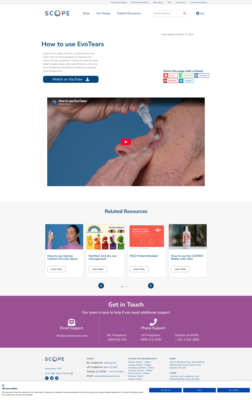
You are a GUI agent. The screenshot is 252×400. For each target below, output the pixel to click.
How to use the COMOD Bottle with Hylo (187, 257)
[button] (170, 75)
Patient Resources (129, 13)
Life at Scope (181, 2)
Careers (48, 373)
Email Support (71, 328)
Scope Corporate (63, 373)
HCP (169, 2)
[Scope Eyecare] (57, 13)
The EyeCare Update (119, 2)
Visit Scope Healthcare (140, 2)
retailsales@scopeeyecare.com (107, 376)
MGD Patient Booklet (144, 256)
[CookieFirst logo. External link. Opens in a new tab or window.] (3, 385)
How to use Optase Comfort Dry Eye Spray (62, 257)
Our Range (103, 13)
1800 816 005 (110, 363)
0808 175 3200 (110, 367)
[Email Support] (71, 322)
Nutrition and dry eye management (103, 257)
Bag (202, 13)
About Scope (158, 2)
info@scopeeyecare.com (72, 336)
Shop (86, 13)
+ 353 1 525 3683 (115, 371)
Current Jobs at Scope (198, 2)
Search (184, 13)
